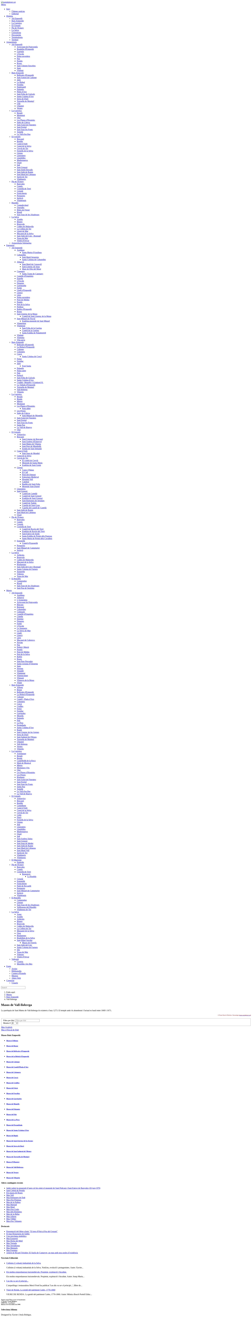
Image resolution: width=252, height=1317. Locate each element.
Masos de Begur (12, 1046)
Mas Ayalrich (6, 1027)
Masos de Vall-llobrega (14, 1167)
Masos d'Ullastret (12, 1162)
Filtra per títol (9, 1020)
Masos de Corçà (12, 1078)
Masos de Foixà (12, 1088)
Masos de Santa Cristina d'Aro (17, 1130)
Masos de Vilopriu (13, 1178)
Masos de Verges (12, 1172)
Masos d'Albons (12, 1041)
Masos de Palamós (13, 1109)
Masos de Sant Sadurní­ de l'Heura (18, 1151)
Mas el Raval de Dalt (10, 1030)
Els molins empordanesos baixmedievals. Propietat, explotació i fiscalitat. (36, 1272)
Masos (9, 994)
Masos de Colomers (13, 1072)
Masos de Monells (12, 1104)
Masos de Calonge (13, 1062)
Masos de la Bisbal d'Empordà (17, 1056)
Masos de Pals (11, 1114)
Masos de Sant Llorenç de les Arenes (19, 1141)
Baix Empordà (12, 997)
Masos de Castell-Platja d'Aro (17, 1067)
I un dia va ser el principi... (17, 1281)
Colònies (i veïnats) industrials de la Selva (23, 1263)
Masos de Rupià (12, 1136)
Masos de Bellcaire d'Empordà (17, 1051)
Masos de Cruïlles (12, 1083)
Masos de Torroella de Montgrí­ (17, 1157)
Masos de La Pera (13, 1120)
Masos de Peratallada (14, 1125)
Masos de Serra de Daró (15, 1146)
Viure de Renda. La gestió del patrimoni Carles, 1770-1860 (30, 1290)
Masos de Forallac (13, 1093)
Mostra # (7, 1023)
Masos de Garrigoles (14, 1099)
